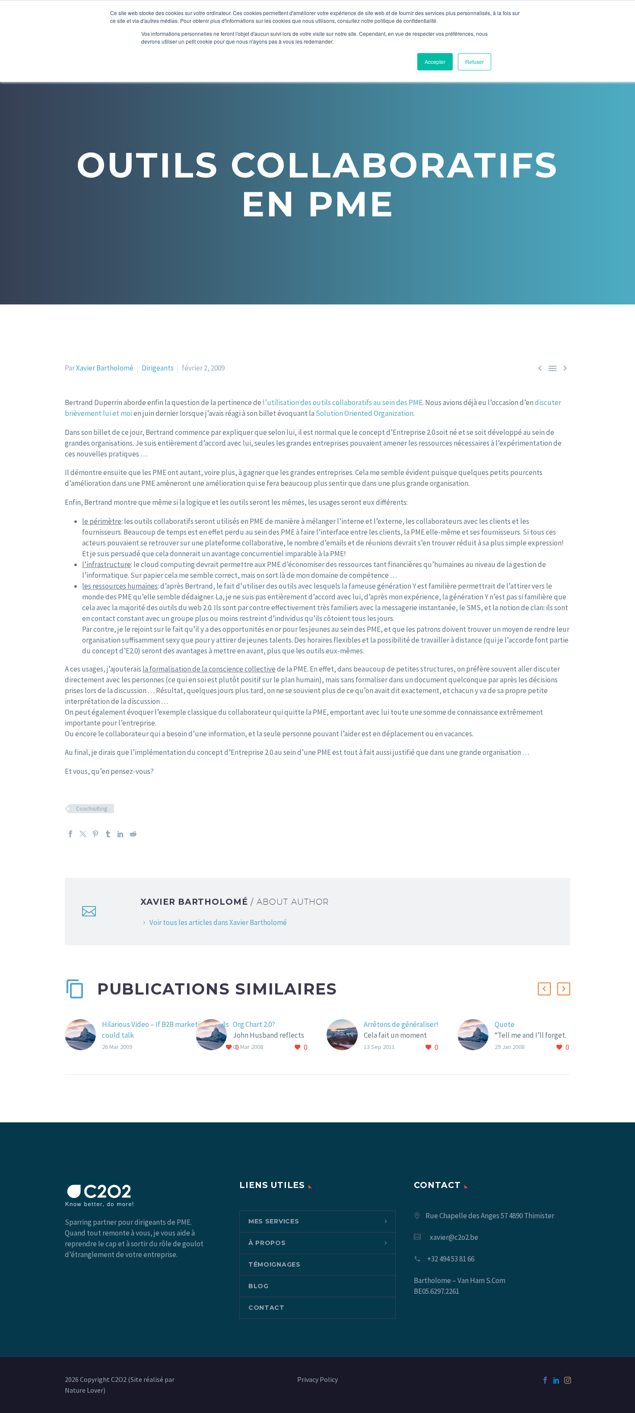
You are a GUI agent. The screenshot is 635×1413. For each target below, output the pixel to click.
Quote (504, 1024)
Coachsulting (91, 808)
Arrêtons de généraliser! (401, 1024)
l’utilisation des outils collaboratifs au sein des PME (342, 402)
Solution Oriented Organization (364, 413)
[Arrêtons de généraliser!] (345, 1036)
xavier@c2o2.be (454, 1237)
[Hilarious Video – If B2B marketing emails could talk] (83, 1036)
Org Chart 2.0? (254, 1024)
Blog (258, 1286)
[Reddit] (133, 833)
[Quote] (476, 1036)
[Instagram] (567, 1380)
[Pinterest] (95, 833)
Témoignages (274, 1264)
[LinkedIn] (120, 833)
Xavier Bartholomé (104, 368)
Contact (266, 1308)
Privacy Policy (317, 1379)
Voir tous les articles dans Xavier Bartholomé (218, 922)
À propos (267, 1243)
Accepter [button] (435, 61)
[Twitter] (82, 833)
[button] (544, 988)
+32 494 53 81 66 (450, 1259)
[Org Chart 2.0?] (214, 1036)
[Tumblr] (108, 833)
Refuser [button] (474, 61)
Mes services (273, 1221)
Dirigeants (158, 368)
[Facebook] (70, 833)
